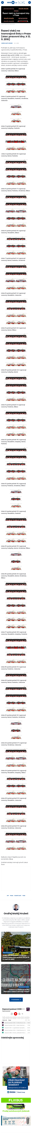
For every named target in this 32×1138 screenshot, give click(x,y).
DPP (8, 895)
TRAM (23, 895)
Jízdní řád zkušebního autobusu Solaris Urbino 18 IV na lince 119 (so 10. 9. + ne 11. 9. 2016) (16, 957)
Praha (11, 895)
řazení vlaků (17, 895)
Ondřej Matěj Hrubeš (7, 43)
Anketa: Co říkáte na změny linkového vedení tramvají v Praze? (16, 991)
